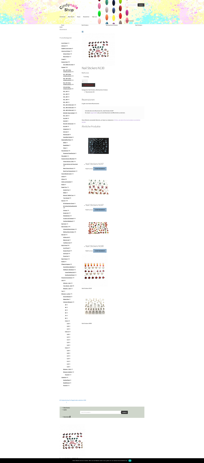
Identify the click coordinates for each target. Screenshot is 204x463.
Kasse (78, 17)
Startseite (62, 17)
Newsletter (86, 17)
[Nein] (202, 460)
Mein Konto (71, 17)
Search (141, 5)
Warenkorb (66, 417)
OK (130, 460)
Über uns (94, 17)
